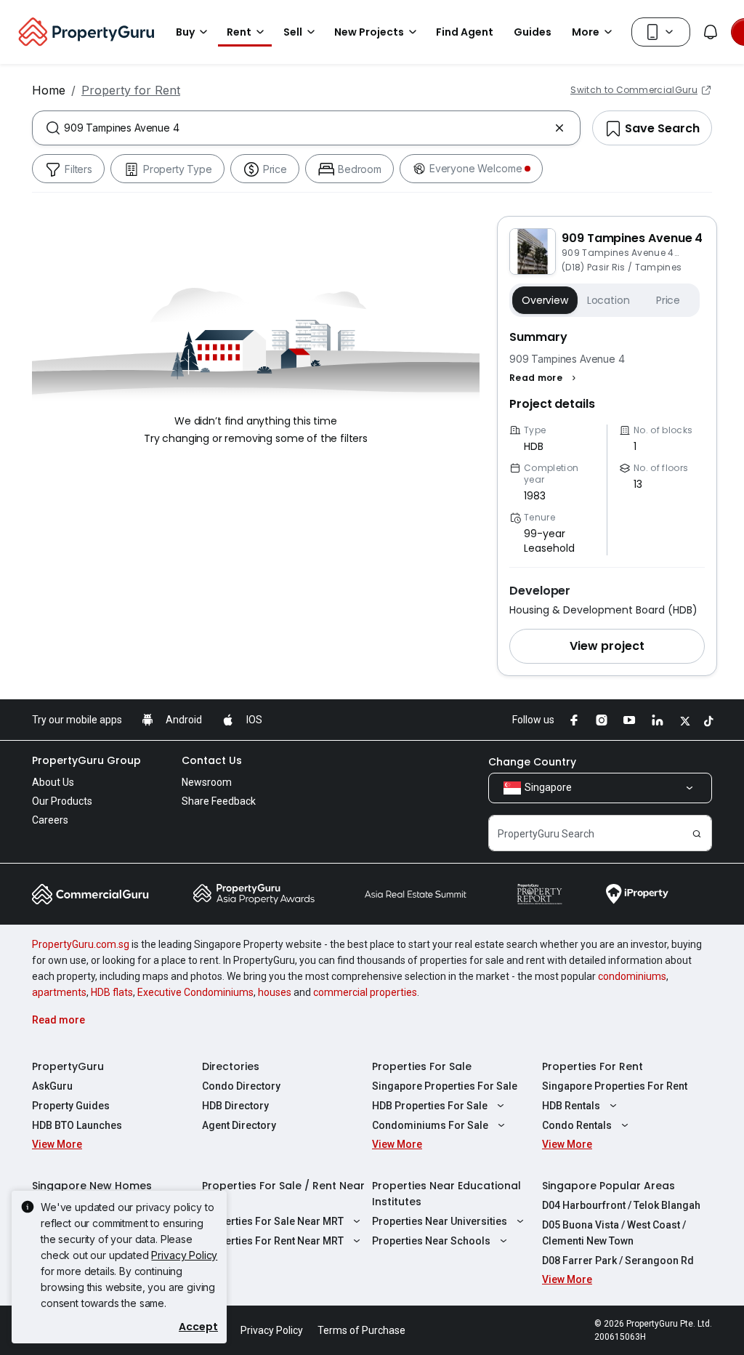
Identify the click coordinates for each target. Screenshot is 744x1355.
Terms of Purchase (361, 1330)
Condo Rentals (577, 1125)
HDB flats (112, 992)
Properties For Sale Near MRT (273, 1221)
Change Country (532, 762)
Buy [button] (185, 32)
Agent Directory (239, 1125)
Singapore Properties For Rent (614, 1086)
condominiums (632, 976)
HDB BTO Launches (77, 1125)
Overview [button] (545, 300)
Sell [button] (292, 32)
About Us (53, 782)
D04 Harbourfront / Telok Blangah (621, 1205)
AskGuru (52, 1086)
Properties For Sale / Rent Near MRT (283, 1193)
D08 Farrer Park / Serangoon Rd (618, 1260)
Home (48, 90)
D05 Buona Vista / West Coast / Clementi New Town (614, 1233)
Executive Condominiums (195, 992)
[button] (544, 378)
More (585, 32)
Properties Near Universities (439, 1221)
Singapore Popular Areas (608, 1185)
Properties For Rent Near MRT (273, 1241)
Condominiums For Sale (430, 1125)
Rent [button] (239, 32)
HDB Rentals (571, 1105)
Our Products (62, 801)
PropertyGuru (68, 1066)
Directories (230, 1066)
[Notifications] (710, 32)
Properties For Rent (592, 1066)
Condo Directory (241, 1086)
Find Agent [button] (464, 32)
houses (274, 992)
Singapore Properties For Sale (444, 1086)
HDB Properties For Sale (430, 1105)
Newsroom (207, 782)
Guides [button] (532, 32)
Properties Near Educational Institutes (446, 1193)
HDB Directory (235, 1105)
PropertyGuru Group (86, 760)
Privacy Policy (184, 1255)
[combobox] (306, 128)
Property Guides (71, 1105)
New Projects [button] (369, 32)
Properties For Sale (422, 1066)
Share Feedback (219, 801)
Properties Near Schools (431, 1241)
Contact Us (212, 760)
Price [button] (668, 300)
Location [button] (608, 300)
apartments (59, 992)
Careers (50, 820)
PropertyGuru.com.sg (80, 944)
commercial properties (365, 992)
